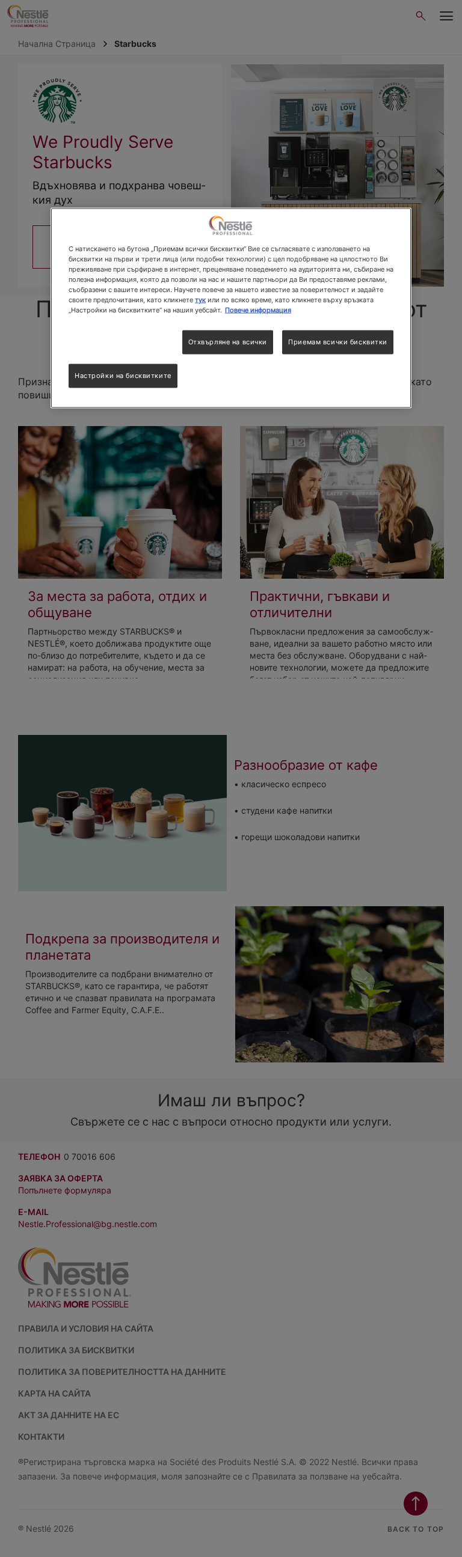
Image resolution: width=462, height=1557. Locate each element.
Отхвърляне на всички (227, 342)
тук (200, 299)
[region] (231, 307)
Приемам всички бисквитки (337, 342)
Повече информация (258, 310)
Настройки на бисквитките (123, 375)
